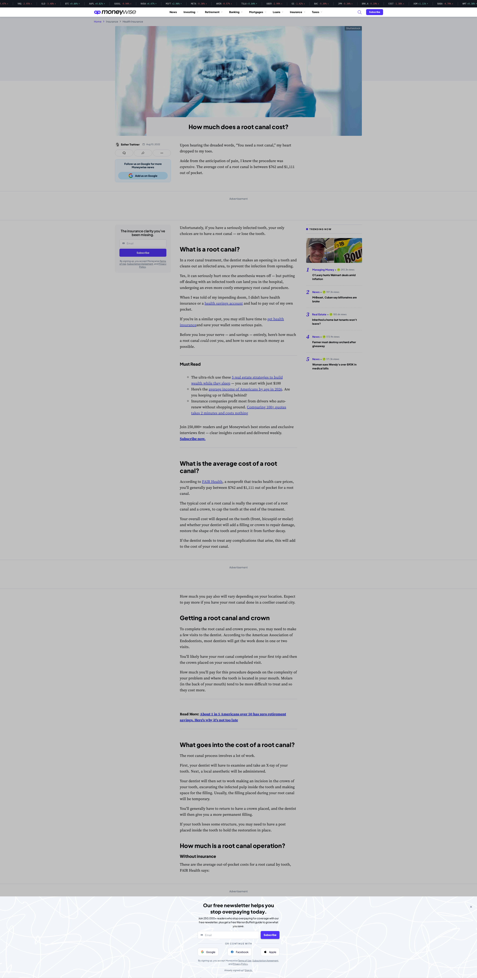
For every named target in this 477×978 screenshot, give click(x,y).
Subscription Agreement (265, 960)
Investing (189, 12)
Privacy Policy (240, 964)
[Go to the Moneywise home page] (115, 12)
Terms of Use (244, 960)
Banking (234, 12)
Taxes (315, 12)
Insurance (296, 12)
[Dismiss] (471, 907)
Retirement (212, 12)
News (173, 12)
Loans (276, 12)
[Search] (359, 12)
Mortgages (256, 12)
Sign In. (249, 970)
